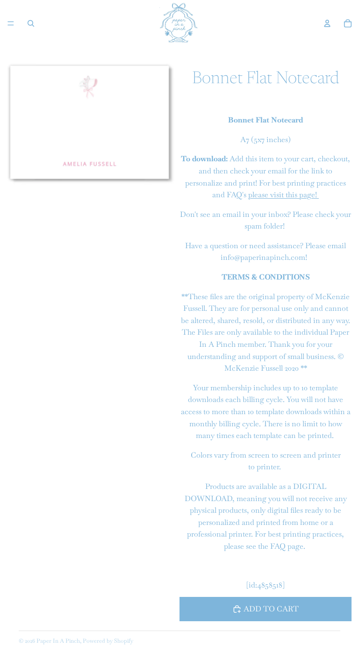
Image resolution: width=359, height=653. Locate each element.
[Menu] (11, 23)
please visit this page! (283, 195)
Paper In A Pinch (58, 641)
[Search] (31, 23)
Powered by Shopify (108, 641)
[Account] (327, 23)
